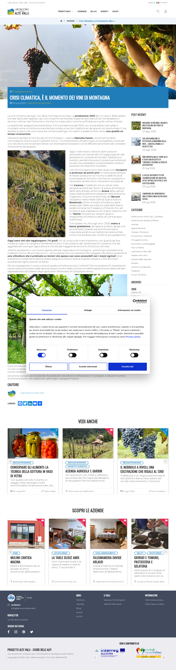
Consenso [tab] (47, 310)
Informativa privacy (154, 600)
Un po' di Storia (138, 274)
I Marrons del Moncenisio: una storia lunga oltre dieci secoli (154, 196)
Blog (94, 11)
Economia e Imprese (141, 236)
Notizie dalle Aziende (141, 259)
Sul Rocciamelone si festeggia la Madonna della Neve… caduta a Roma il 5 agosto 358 (154, 142)
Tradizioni (135, 271)
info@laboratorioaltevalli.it (23, 608)
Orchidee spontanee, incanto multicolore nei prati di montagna (154, 125)
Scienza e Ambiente (141, 267)
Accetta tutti (127, 366)
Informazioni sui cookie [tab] (129, 310)
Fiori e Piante (137, 247)
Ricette (134, 263)
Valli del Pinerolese (113, 604)
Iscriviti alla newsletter (18, 620)
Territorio (64, 11)
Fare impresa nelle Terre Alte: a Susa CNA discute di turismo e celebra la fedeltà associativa (155, 160)
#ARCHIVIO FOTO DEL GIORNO (147, 216)
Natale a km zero (139, 255)
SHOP (115, 11)
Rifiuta (48, 366)
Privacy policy (133, 337)
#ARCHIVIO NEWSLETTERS (145, 220)
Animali (134, 224)
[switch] (72, 355)
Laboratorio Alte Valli (39, 103)
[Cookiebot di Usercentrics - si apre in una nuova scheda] (135, 301)
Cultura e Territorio (140, 232)
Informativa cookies (154, 604)
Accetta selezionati (88, 366)
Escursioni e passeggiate (143, 244)
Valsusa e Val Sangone (114, 600)
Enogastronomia (22, 91)
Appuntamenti (138, 228)
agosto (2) (136, 292)
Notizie (71, 21)
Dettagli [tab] (88, 310)
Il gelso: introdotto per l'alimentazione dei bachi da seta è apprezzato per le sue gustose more (154, 179)
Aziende (81, 11)
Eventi (104, 11)
